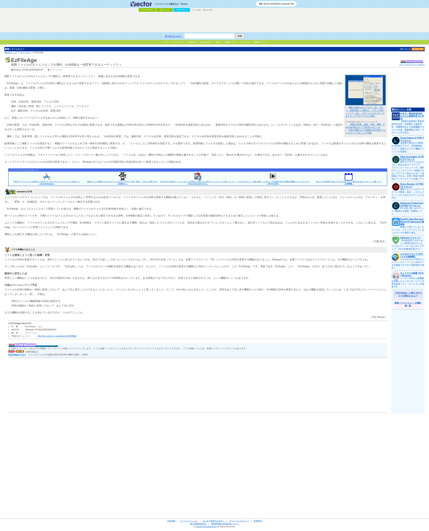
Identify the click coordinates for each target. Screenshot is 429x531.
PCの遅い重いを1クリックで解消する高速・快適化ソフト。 (407, 211)
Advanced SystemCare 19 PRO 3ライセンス (411, 204)
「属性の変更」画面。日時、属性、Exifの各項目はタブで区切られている (365, 126)
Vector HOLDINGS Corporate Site (278, 4)
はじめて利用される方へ (213, 521)
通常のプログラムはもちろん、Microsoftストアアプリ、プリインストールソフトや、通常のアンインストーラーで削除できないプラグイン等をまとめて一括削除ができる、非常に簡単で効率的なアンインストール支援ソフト (407, 170)
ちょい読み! (196, 10)
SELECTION (207, 10)
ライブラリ (25, 52)
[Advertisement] (214, 21)
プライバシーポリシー (239, 521)
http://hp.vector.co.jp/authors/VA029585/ (57, 336)
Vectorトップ (10, 52)
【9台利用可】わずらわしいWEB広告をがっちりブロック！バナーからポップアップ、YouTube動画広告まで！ (407, 244)
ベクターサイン (182, 10)
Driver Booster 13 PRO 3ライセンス (411, 185)
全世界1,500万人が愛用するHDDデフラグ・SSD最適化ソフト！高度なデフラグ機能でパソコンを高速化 (407, 147)
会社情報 (171, 521)
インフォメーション (189, 521)
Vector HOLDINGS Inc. (206, 526)
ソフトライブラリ (147, 10)
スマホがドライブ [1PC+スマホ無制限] (411, 255)
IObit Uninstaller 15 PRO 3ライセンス (412, 158)
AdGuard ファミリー (410, 237)
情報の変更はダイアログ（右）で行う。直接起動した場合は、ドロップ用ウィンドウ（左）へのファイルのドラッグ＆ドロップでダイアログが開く (365, 111)
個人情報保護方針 (198, 524)
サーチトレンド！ (173, 36)
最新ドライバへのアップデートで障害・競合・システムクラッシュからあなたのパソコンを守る (407, 193)
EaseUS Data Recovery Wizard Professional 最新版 (412, 222)
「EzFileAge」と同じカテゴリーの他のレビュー (408, 294)
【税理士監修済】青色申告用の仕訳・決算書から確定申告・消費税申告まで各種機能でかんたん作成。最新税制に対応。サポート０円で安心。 (407, 127)
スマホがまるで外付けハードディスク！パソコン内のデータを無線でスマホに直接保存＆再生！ (407, 263)
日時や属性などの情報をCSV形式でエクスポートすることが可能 (365, 131)
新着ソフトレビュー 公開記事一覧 (407, 304)
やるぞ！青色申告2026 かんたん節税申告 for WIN (412, 116)
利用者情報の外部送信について (225, 524)
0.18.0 (17, 354)
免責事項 (258, 521)
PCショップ (164, 10)
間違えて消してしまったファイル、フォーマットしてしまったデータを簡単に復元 (407, 230)
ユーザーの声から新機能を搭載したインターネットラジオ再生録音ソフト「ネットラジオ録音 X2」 (407, 282)
